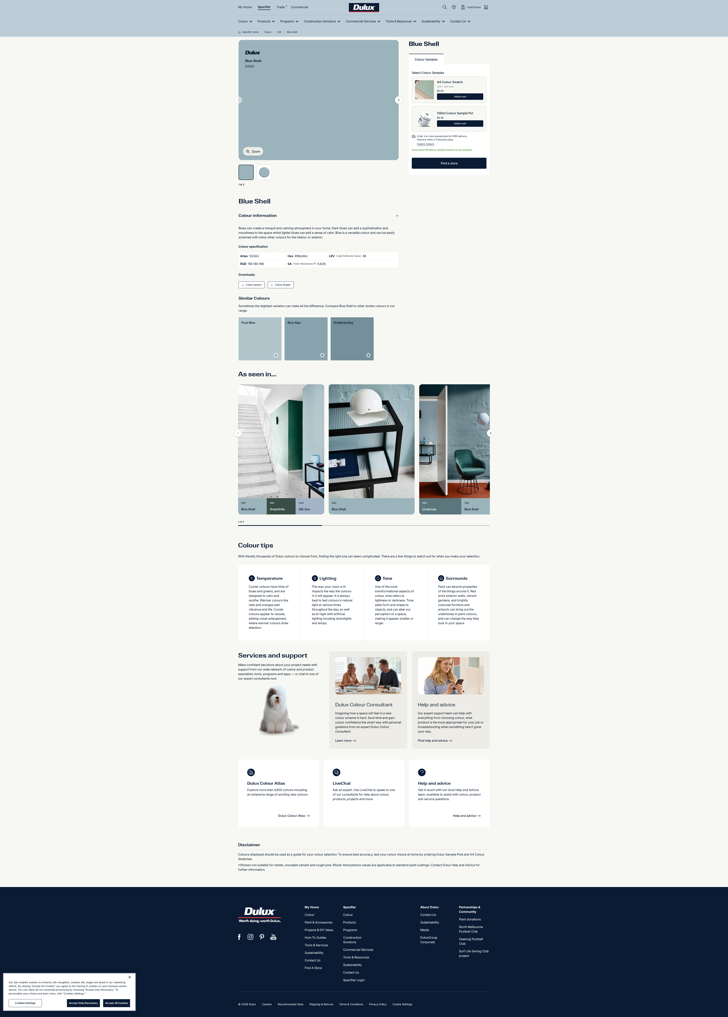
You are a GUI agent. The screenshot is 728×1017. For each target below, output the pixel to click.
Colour (309, 915)
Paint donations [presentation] (470, 919)
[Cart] (486, 7)
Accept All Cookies (116, 1002)
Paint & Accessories (318, 922)
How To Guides (315, 937)
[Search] (445, 7)
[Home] (240, 32)
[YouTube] (273, 937)
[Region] (454, 7)
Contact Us (312, 960)
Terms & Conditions (351, 1004)
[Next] (398, 100)
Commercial (299, 7)
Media (424, 930)
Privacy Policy (378, 1004)
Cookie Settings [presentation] (402, 1004)
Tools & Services (316, 945)
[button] (253, 151)
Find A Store (313, 968)
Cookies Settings (25, 1002)
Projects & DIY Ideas (319, 930)
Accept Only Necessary (83, 1002)
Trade (281, 7)
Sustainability (352, 965)
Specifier (264, 7)
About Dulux (429, 907)
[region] (69, 992)
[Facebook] (239, 937)
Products (349, 922)
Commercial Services (358, 950)
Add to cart (460, 96)
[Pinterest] (262, 937)
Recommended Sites (290, 1004)
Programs (350, 930)
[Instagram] (251, 937)
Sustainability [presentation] (314, 953)
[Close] (130, 977)
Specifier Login (354, 980)
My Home (245, 7)
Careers (267, 1004)
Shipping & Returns (321, 1004)
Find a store (449, 163)
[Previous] (238, 433)
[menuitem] (246, 21)
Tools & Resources (356, 957)
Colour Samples (426, 59)
